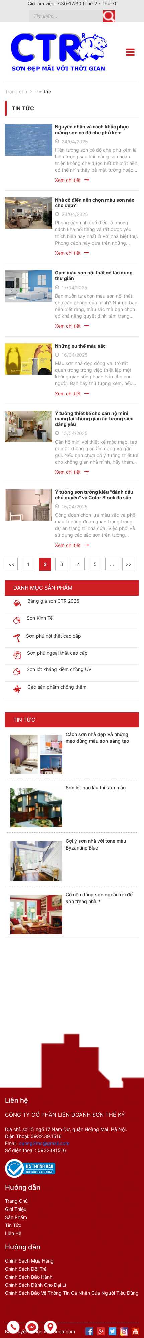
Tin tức (13, 1225)
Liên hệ (13, 1233)
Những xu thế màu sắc (80, 346)
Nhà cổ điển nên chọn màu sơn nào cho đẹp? (95, 202)
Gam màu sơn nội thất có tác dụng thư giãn (94, 275)
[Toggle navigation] (130, 52)
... (112, 564)
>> (129, 564)
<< (11, 564)
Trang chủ (16, 91)
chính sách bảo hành (28, 1277)
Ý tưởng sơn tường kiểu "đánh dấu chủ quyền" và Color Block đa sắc (94, 494)
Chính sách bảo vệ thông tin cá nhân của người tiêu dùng (72, 1293)
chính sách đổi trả (26, 1269)
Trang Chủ (16, 1201)
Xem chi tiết (68, 180)
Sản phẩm (16, 1217)
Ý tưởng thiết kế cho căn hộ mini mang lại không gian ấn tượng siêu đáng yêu (94, 418)
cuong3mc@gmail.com (44, 1143)
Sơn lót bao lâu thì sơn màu (96, 787)
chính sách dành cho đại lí (35, 1285)
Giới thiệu (15, 1209)
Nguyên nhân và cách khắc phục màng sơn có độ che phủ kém (92, 129)
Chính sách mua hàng (29, 1261)
